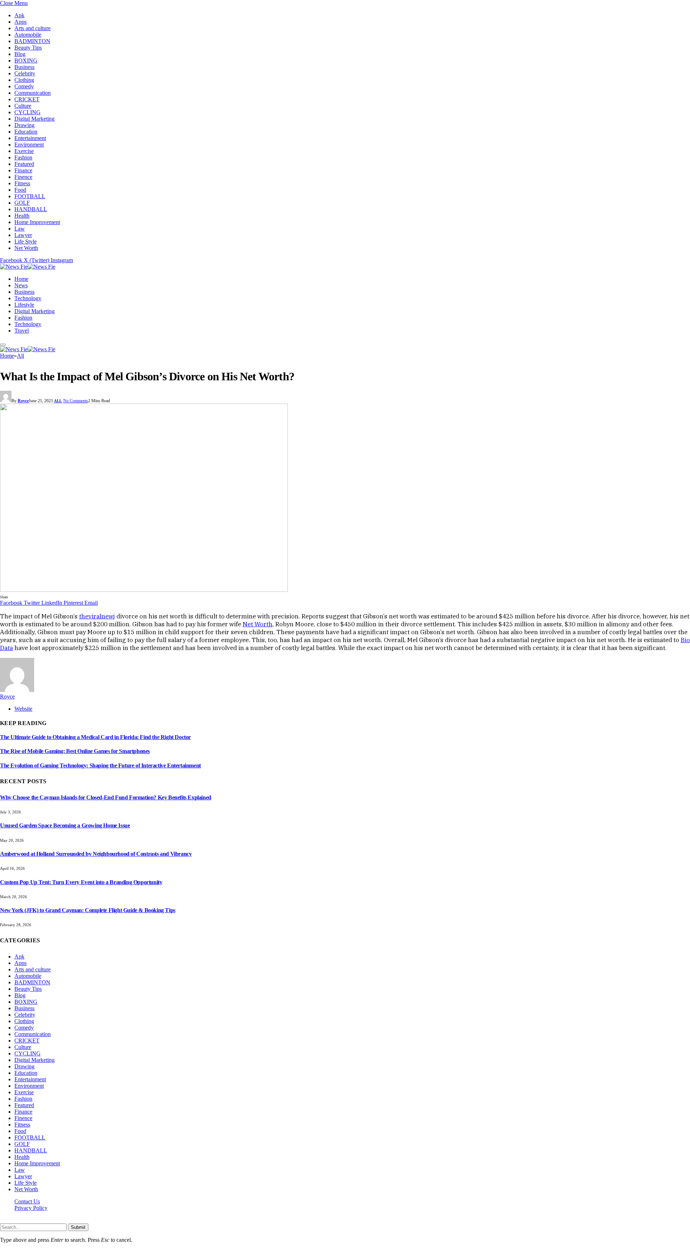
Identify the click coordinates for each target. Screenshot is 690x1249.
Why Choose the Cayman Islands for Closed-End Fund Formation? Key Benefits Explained (105, 797)
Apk (19, 15)
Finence (23, 177)
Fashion (23, 157)
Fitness (22, 183)
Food (20, 190)
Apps (20, 22)
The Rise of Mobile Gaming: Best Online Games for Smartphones (75, 751)
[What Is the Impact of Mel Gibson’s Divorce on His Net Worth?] (144, 590)
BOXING (25, 60)
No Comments (75, 400)
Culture (22, 106)
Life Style (25, 241)
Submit (78, 1227)
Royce (23, 400)
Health (21, 216)
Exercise (24, 151)
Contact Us (27, 1201)
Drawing (24, 125)
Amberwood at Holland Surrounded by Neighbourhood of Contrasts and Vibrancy (96, 854)
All (58, 401)
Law (19, 229)
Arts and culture (32, 28)
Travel (21, 331)
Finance (23, 170)
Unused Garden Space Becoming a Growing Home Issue (65, 825)
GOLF (22, 203)
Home (21, 279)
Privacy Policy (30, 1208)
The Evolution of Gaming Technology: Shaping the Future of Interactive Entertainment (100, 765)
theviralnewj (97, 616)
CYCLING (27, 112)
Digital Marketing (34, 119)
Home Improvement (37, 222)
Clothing (24, 80)
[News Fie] (27, 267)
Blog (20, 54)
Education (25, 132)
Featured (24, 164)
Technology (27, 298)
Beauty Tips (28, 48)
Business (24, 67)
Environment (29, 144)
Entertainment (30, 138)
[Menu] (3, 345)
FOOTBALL (29, 196)
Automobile (27, 35)
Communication (32, 93)
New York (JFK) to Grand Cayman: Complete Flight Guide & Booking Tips (87, 910)
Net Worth (26, 248)
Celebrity (24, 73)
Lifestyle (24, 305)
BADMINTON (32, 41)
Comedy (24, 86)
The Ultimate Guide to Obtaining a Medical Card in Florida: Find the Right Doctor (95, 737)
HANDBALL (30, 209)
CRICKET (27, 99)
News (21, 285)
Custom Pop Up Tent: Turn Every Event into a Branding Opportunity (81, 882)
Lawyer (23, 235)
